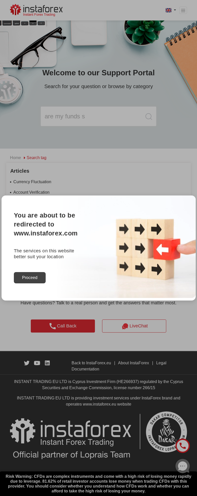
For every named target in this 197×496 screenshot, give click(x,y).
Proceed (29, 277)
